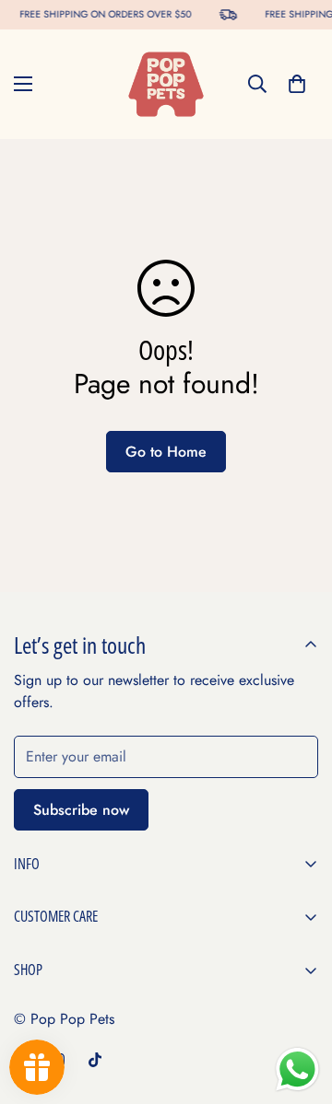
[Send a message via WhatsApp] (297, 1069)
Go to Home (166, 451)
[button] (297, 84)
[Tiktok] (95, 1059)
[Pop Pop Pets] (166, 84)
